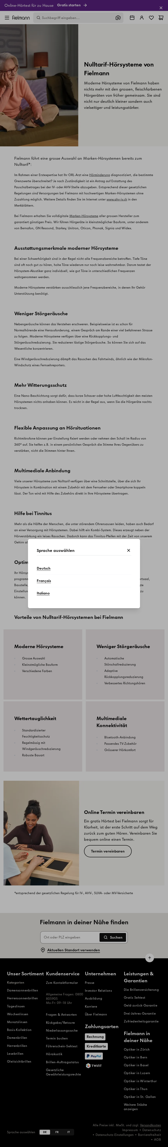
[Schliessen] (128, 550)
